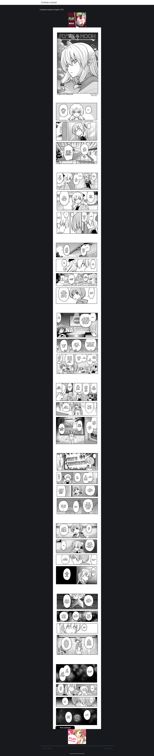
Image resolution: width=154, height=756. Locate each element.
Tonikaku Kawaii (49, 2)
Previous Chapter (46, 748)
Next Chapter (108, 748)
